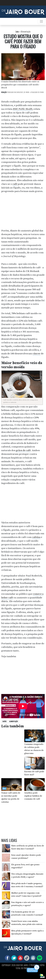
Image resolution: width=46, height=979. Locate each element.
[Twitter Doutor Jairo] (13, 958)
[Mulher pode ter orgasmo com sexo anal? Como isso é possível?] (6, 895)
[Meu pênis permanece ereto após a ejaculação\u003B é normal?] (6, 933)
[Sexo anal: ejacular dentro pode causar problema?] (6, 857)
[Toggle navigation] (41, 21)
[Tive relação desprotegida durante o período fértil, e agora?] (6, 876)
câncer (36, 353)
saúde (4, 721)
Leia (17, 31)
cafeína (36, 537)
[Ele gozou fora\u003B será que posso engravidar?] (6, 867)
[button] (33, 969)
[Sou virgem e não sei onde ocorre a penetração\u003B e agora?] (6, 904)
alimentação (13, 721)
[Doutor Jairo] (23, 11)
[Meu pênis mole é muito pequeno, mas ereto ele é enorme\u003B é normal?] (6, 886)
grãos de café (23, 450)
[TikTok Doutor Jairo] (26, 958)
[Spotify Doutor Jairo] (39, 958)
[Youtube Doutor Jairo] (20, 958)
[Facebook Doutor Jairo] (7, 958)
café (15, 184)
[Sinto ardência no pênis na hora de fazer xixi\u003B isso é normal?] (6, 848)
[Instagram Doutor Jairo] (32, 958)
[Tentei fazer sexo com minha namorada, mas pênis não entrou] (6, 923)
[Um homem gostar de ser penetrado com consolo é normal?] (6, 914)
